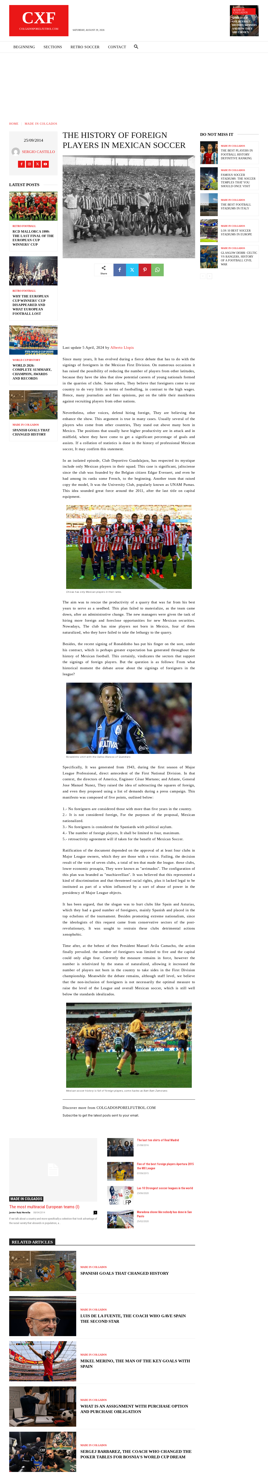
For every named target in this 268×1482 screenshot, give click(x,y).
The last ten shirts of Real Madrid (158, 1140)
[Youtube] (45, 164)
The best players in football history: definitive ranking (237, 154)
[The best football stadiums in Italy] (209, 204)
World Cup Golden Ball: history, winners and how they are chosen (244, 25)
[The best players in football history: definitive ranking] (209, 152)
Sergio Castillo (38, 152)
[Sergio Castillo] (17, 152)
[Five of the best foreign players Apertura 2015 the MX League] (120, 1171)
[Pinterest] (145, 270)
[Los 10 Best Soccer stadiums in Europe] (209, 230)
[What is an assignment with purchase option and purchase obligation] (42, 1406)
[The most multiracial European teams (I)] (53, 1169)
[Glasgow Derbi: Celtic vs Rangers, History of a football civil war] (209, 256)
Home (14, 123)
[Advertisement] (134, 84)
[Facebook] (21, 164)
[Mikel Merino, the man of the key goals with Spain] (42, 1361)
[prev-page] (202, 276)
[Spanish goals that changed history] (33, 404)
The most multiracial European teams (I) (44, 1206)
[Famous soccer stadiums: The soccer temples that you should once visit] (209, 178)
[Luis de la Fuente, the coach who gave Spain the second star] (42, 1316)
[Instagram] (29, 164)
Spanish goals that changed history (124, 1273)
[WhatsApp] (157, 270)
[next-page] (209, 276)
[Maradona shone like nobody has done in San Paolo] (120, 1219)
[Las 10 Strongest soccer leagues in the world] (120, 1195)
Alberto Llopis (122, 347)
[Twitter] (37, 164)
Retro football (24, 226)
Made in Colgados (240, 11)
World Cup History (26, 360)
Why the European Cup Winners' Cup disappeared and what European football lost (31, 304)
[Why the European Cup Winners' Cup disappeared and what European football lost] (33, 270)
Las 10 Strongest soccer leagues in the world (165, 1188)
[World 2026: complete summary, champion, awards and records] (33, 340)
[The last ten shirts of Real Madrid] (120, 1147)
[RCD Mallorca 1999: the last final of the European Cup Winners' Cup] (33, 206)
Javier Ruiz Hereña (19, 1212)
